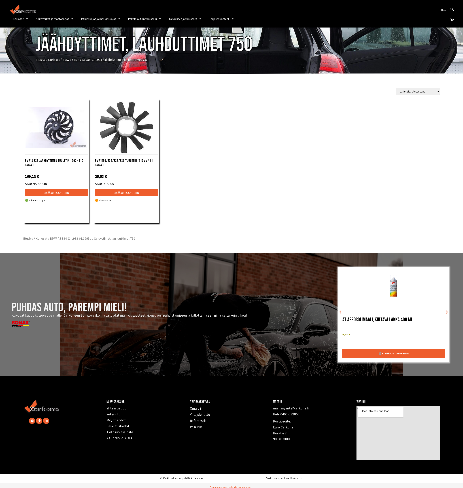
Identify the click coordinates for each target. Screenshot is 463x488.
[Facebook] (32, 421)
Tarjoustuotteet (219, 19)
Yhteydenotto (200, 414)
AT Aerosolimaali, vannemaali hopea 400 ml (381, 320)
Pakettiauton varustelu (142, 19)
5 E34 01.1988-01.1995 (87, 60)
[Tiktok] (39, 421)
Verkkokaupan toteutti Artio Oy (284, 478)
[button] (340, 312)
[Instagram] (46, 421)
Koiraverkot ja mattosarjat (52, 19)
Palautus (196, 427)
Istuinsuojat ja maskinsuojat (98, 19)
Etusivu (41, 60)
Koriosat (18, 19)
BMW (65, 60)
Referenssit (198, 420)
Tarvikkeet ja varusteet (183, 19)
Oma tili (195, 408)
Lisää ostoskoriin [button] (56, 193)
